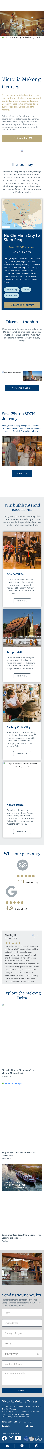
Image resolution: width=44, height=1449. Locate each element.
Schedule (6, 1426)
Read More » (6, 1076)
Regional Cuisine (11, 295)
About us (28, 1422)
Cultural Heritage (12, 290)
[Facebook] (4, 1438)
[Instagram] (11, 1438)
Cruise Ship (28, 1426)
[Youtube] (18, 1438)
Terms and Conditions (11, 1422)
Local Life (26, 290)
